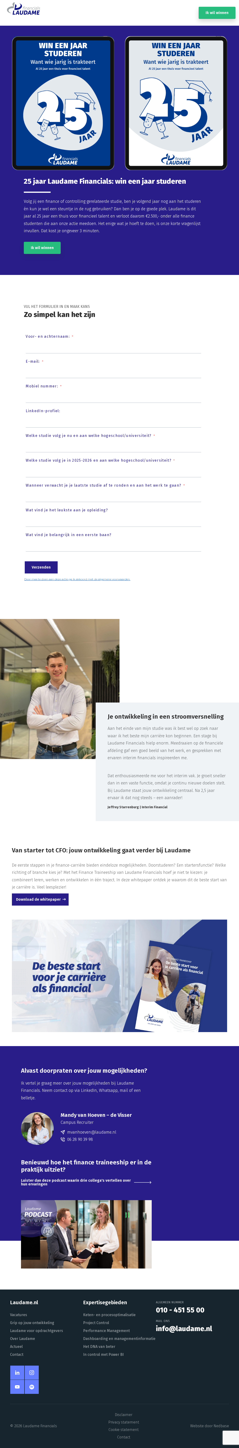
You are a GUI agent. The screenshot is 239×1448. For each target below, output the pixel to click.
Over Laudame (22, 1338)
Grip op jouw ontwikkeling (32, 1323)
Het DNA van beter (99, 1346)
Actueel (16, 1346)
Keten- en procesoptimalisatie (109, 1315)
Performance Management (106, 1331)
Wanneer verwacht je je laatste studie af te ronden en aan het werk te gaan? (103, 485)
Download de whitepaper (38, 899)
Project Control (96, 1323)
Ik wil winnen (217, 13)
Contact (16, 1354)
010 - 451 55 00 (180, 1310)
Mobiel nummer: (42, 386)
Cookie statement (124, 1429)
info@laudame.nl (184, 1329)
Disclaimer (123, 1415)
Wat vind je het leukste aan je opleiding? (67, 510)
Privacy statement (123, 1422)
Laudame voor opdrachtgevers (36, 1331)
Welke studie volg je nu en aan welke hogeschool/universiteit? (88, 435)
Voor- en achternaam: (48, 336)
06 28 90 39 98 (80, 1139)
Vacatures (18, 1315)
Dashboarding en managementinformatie (119, 1338)
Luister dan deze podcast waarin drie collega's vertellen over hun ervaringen (76, 1182)
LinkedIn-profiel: (43, 411)
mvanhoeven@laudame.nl (91, 1132)
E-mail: (33, 361)
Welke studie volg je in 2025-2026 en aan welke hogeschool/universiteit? (98, 460)
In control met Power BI (103, 1354)
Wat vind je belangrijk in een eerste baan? (68, 535)
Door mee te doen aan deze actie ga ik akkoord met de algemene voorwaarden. (77, 579)
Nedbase (221, 1426)
